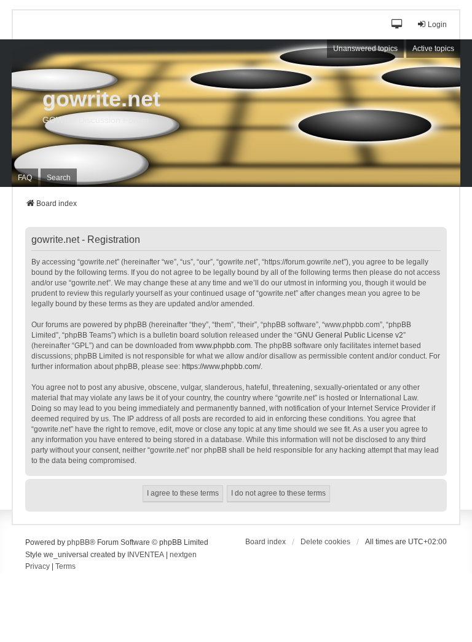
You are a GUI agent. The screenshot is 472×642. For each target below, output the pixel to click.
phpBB (78, 542)
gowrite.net (101, 98)
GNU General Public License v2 (350, 335)
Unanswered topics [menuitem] (365, 48)
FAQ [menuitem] (25, 177)
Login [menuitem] (437, 24)
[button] (397, 25)
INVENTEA (145, 554)
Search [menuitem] (59, 177)
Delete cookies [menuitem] (325, 541)
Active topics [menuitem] (433, 48)
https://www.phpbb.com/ (221, 366)
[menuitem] (37, 567)
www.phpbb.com (223, 345)
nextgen (183, 554)
